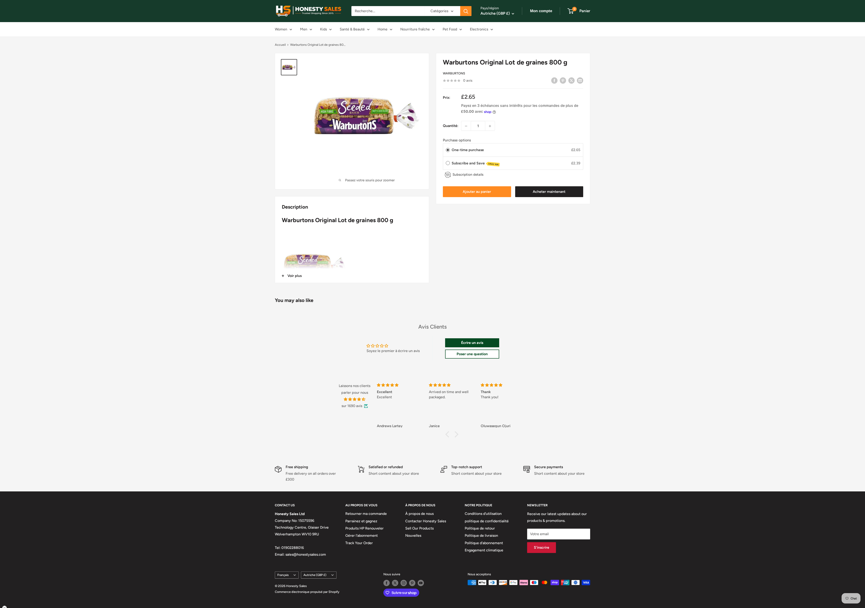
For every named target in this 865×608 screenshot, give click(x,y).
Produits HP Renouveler (364, 528)
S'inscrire (541, 547)
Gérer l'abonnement (361, 535)
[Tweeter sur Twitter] (571, 80)
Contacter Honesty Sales (425, 521)
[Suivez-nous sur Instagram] (404, 583)
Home (382, 29)
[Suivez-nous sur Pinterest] (412, 583)
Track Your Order (359, 543)
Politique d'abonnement (484, 543)
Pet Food (450, 29)
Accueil (280, 45)
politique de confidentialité (487, 521)
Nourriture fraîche (415, 29)
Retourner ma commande (366, 513)
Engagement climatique (484, 550)
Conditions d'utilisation (483, 513)
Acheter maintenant (549, 192)
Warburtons (454, 74)
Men (303, 29)
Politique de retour (480, 528)
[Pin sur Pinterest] (563, 80)
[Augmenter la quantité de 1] (490, 126)
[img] (354, 399)
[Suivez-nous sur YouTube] (421, 583)
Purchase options (457, 140)
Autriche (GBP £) (314, 575)
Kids (323, 29)
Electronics (479, 29)
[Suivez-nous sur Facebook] (386, 583)
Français (283, 575)
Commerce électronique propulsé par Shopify (307, 592)
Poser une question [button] (472, 354)
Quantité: (450, 126)
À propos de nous (419, 513)
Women (281, 29)
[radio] (448, 150)
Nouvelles (413, 535)
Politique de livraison (481, 535)
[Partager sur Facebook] (554, 80)
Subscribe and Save (475, 163)
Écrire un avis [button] (472, 343)
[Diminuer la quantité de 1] (466, 126)
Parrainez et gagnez (361, 521)
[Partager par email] (580, 80)
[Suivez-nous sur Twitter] (395, 583)
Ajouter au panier (477, 192)
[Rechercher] (465, 11)
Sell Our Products (419, 528)
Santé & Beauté (352, 29)
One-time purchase (468, 150)
